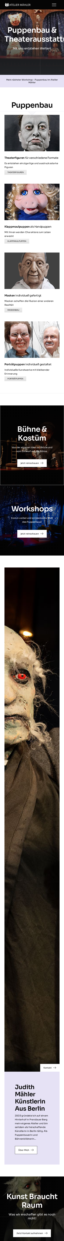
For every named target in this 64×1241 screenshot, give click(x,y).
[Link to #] (54, 4)
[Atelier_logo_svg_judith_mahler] (18, 4)
